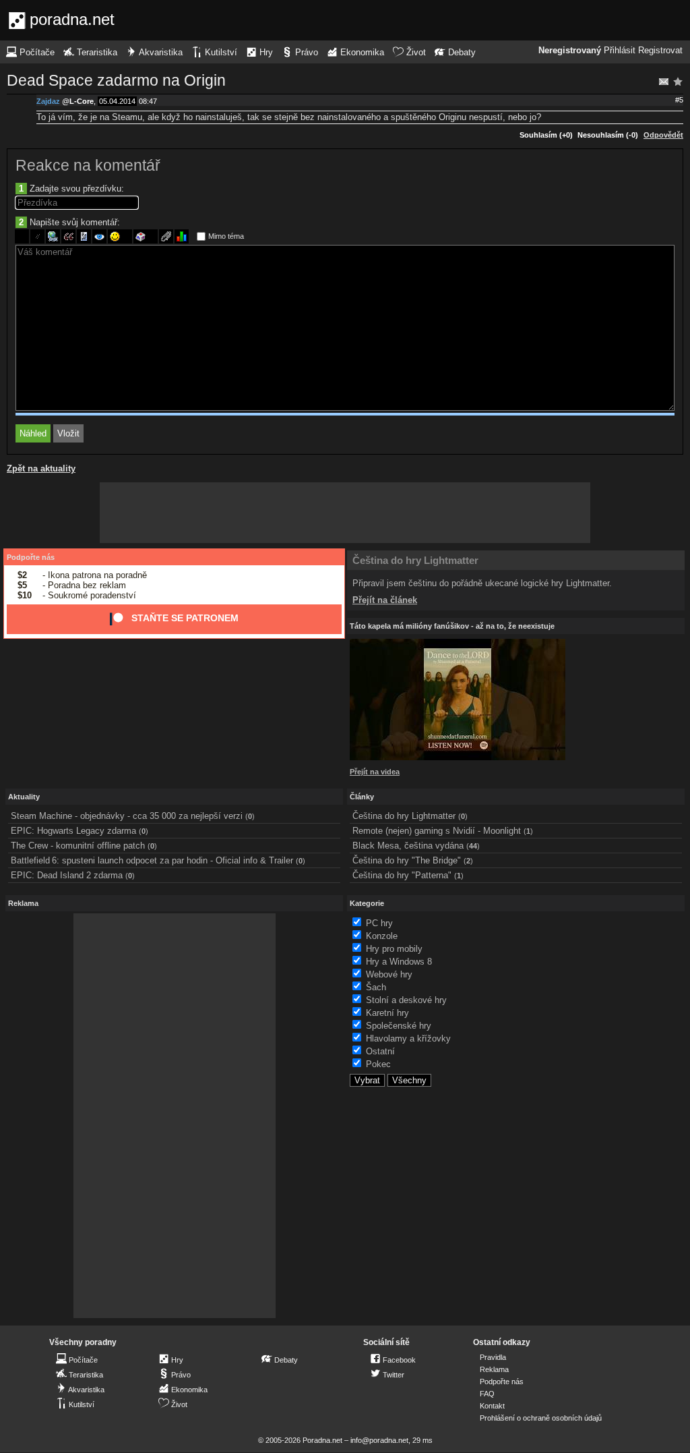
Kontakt (492, 1406)
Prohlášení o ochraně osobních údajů (541, 1418)
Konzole (382, 936)
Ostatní (380, 1051)
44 (473, 846)
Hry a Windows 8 (399, 962)
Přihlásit (619, 50)
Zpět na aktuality (41, 468)
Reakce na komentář (87, 165)
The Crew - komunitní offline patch (78, 846)
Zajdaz (48, 101)
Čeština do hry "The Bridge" (406, 860)
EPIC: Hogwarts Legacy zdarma (73, 831)
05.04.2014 (117, 101)
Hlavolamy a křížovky (408, 1038)
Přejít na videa (375, 772)
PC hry (379, 923)
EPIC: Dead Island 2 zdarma (67, 875)
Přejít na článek (384, 600)
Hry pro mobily (394, 949)
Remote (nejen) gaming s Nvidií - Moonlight (436, 831)
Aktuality (24, 797)
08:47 (148, 101)
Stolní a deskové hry (406, 1000)
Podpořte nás (31, 557)
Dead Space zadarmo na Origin (116, 80)
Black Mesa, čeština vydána (408, 846)
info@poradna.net (379, 1440)
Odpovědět (663, 135)
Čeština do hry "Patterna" (401, 875)
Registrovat (660, 50)
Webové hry (389, 974)
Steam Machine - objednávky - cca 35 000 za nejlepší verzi (127, 816)
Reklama (494, 1369)
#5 (679, 100)
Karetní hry (387, 1013)
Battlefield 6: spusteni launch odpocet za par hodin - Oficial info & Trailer (152, 860)
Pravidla (493, 1357)
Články (362, 797)
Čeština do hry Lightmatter (415, 560)
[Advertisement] (345, 512)
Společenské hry (398, 1026)
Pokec (378, 1064)
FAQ (487, 1394)
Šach (376, 987)
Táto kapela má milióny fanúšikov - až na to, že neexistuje (452, 626)
